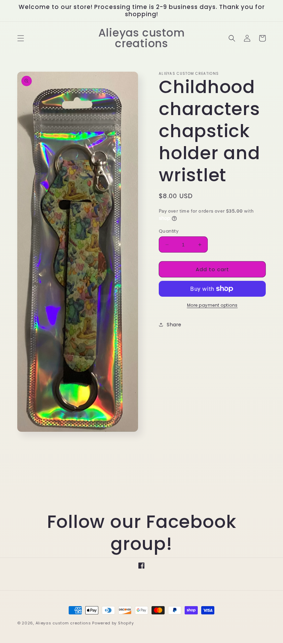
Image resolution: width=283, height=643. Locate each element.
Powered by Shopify (113, 623)
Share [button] (174, 324)
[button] (20, 38)
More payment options (212, 305)
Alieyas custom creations (63, 623)
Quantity (168, 231)
